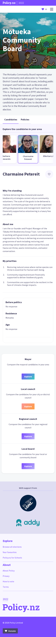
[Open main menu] (51, 9)
